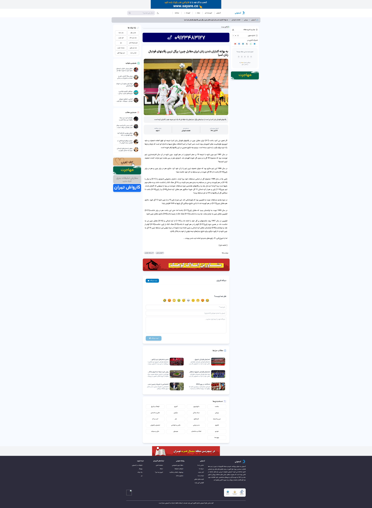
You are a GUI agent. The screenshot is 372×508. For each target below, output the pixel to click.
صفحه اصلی (159, 465)
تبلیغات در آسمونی (137, 465)
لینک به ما (201, 476)
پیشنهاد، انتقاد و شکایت (176, 472)
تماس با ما (201, 465)
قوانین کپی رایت (199, 483)
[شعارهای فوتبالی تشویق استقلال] (206, 374)
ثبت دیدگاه (153, 280)
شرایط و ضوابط (179, 469)
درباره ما (201, 469)
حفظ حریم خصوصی (177, 465)
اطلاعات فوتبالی (236, 20)
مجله (161, 469)
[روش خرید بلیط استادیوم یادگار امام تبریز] (165, 374)
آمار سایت (201, 472)
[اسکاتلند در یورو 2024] (206, 386)
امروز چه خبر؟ (159, 472)
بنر (141, 476)
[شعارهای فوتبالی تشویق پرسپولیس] (206, 362)
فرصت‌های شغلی (199, 479)
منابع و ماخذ (179, 476)
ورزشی (246, 20)
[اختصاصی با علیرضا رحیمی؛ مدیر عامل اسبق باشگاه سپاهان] (165, 386)
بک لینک (139, 472)
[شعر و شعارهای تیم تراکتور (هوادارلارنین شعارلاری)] (165, 362)
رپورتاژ (140, 469)
